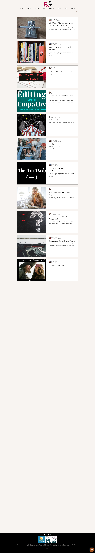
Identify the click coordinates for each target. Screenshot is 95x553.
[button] (76, 11)
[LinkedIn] (44, 534)
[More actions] (75, 20)
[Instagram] (46, 534)
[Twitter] (50, 534)
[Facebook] (48, 534)
